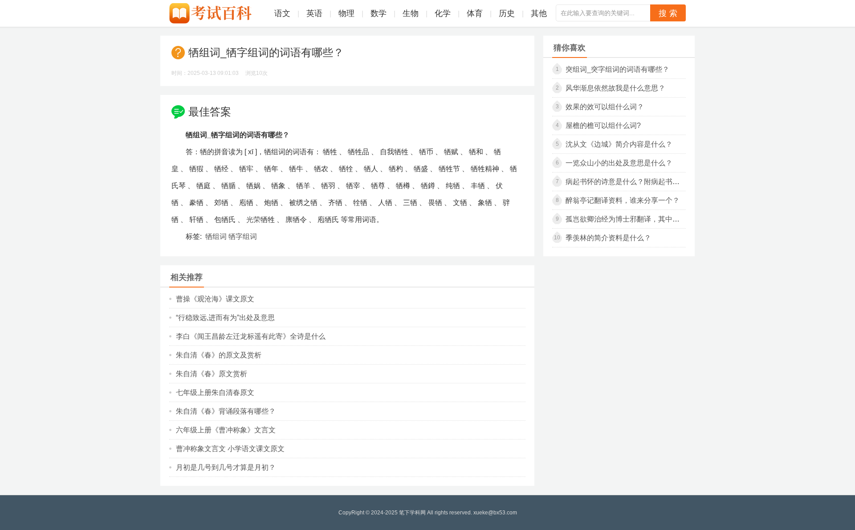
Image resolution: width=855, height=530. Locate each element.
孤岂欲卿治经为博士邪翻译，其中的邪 (626, 219)
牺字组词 (242, 236)
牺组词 (216, 236)
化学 (443, 13)
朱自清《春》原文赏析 (211, 374)
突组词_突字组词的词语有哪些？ (617, 69)
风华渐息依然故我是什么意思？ (615, 88)
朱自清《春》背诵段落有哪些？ (226, 411)
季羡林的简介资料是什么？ (608, 238)
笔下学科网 (412, 512)
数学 (378, 13)
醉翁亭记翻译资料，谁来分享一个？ (623, 200)
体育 (475, 13)
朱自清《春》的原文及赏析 (218, 355)
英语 (314, 13)
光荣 (253, 219)
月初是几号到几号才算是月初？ (226, 467)
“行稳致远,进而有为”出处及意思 (225, 317)
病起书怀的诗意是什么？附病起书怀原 (626, 181)
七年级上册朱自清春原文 (215, 392)
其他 (539, 13)
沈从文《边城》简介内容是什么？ (619, 144)
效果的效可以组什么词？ (605, 107)
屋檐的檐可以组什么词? (603, 125)
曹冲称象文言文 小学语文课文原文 (230, 448)
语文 (282, 13)
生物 (411, 13)
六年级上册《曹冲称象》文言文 (226, 430)
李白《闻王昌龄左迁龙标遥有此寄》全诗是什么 (251, 336)
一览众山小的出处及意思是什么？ (619, 163)
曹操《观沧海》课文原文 (215, 299)
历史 (507, 13)
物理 (346, 13)
